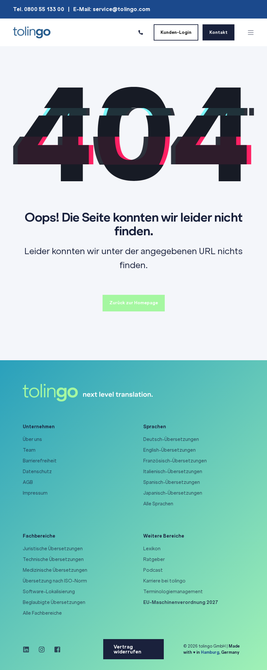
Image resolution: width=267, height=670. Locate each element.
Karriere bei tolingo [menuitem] (164, 581)
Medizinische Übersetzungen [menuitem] (55, 570)
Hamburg (210, 652)
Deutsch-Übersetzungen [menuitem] (171, 439)
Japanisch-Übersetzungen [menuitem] (172, 493)
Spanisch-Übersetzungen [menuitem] (171, 482)
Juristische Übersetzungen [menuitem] (53, 549)
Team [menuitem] (29, 450)
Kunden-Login (176, 32)
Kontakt (218, 32)
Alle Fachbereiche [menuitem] (42, 613)
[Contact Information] (140, 32)
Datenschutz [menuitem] (37, 471)
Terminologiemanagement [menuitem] (173, 592)
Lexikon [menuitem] (152, 549)
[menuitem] (180, 602)
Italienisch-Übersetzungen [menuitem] (172, 471)
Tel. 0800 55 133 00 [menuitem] (38, 9)
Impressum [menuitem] (35, 493)
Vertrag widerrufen (127, 649)
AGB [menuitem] (28, 482)
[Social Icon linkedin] (28, 649)
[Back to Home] (31, 32)
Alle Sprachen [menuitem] (158, 504)
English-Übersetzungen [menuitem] (169, 450)
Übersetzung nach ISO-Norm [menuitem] (55, 581)
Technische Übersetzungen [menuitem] (53, 559)
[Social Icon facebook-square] (55, 649)
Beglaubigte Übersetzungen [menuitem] (54, 602)
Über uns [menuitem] (32, 439)
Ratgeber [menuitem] (154, 559)
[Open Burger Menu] (250, 32)
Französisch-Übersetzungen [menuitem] (175, 461)
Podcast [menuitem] (153, 570)
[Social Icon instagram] (41, 649)
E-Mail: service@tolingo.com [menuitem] (111, 9)
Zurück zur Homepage (133, 303)
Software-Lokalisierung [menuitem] (49, 592)
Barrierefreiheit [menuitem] (40, 461)
